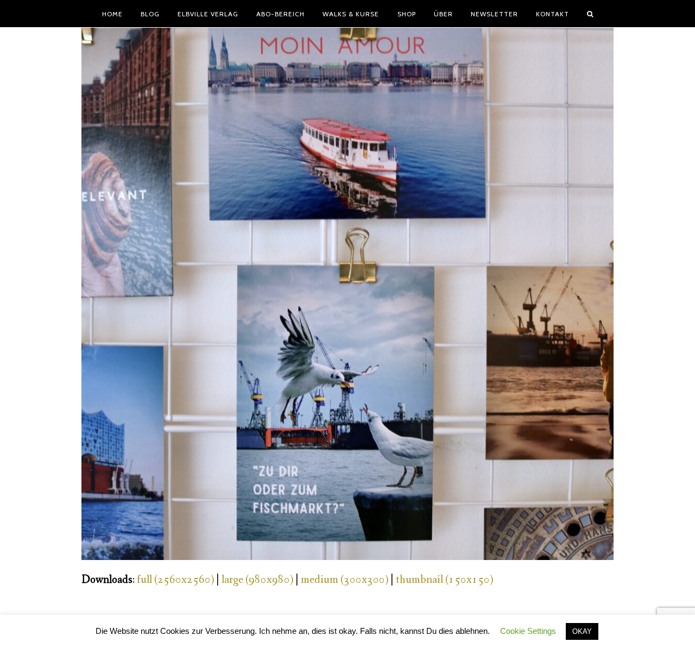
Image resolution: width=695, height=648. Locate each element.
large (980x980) (257, 579)
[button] (590, 13)
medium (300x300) (344, 579)
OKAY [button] (582, 631)
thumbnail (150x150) (444, 579)
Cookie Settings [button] (528, 631)
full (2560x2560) (175, 579)
